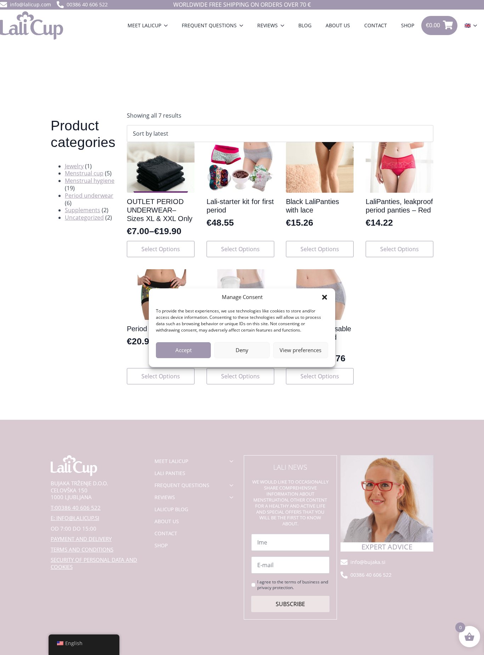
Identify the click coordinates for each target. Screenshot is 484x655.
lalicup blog (171, 509)
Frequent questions (209, 25)
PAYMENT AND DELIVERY (81, 539)
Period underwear (89, 195)
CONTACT (375, 25)
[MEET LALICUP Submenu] (168, 25)
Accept (183, 350)
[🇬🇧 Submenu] (477, 25)
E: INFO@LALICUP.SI (75, 518)
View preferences (300, 350)
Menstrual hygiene (89, 181)
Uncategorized (84, 217)
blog (304, 25)
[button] (324, 297)
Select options (160, 249)
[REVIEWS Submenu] (284, 25)
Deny (242, 350)
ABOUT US (338, 25)
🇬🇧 (468, 25)
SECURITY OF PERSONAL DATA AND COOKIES (94, 563)
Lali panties (169, 473)
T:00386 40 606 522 (76, 507)
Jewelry (74, 166)
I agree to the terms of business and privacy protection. (292, 584)
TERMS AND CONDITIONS (82, 549)
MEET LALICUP (144, 25)
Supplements (82, 210)
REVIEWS (267, 25)
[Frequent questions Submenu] (243, 25)
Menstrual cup (84, 173)
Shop (407, 25)
